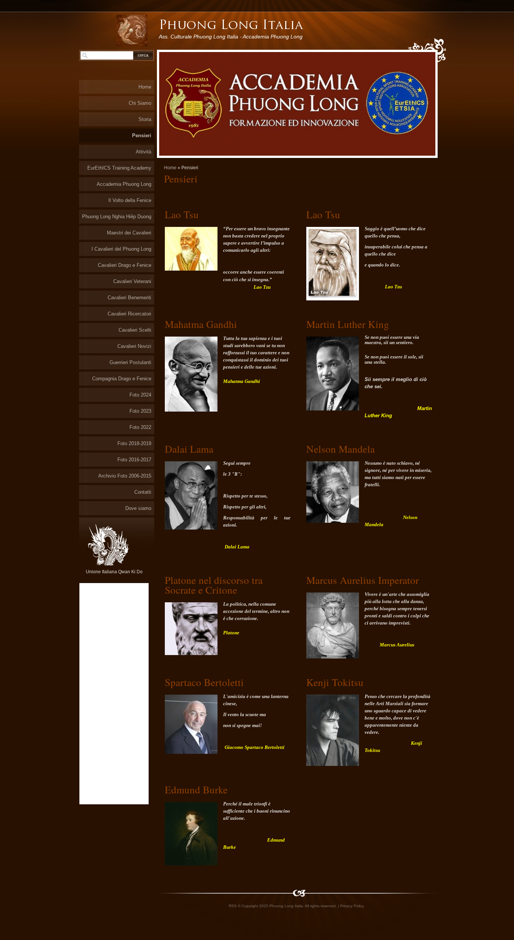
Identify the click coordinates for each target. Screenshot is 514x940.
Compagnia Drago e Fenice (121, 378)
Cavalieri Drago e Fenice (124, 265)
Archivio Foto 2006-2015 (124, 476)
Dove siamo (138, 508)
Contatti (142, 492)
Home (170, 167)
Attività (143, 152)
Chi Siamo (140, 103)
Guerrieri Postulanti (130, 362)
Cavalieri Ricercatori (129, 314)
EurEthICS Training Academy (119, 168)
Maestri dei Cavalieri (129, 233)
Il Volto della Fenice (129, 200)
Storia (144, 119)
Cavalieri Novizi (134, 346)
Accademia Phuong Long (124, 184)
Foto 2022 (140, 427)
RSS (233, 906)
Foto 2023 (140, 411)
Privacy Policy (352, 906)
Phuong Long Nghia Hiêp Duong (116, 216)
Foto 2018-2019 (134, 443)
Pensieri (141, 135)
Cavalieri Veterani (132, 281)
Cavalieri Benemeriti (129, 297)
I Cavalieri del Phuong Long (121, 249)
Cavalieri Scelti (135, 330)
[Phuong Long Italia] (132, 30)
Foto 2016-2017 (134, 459)
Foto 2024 (140, 395)
